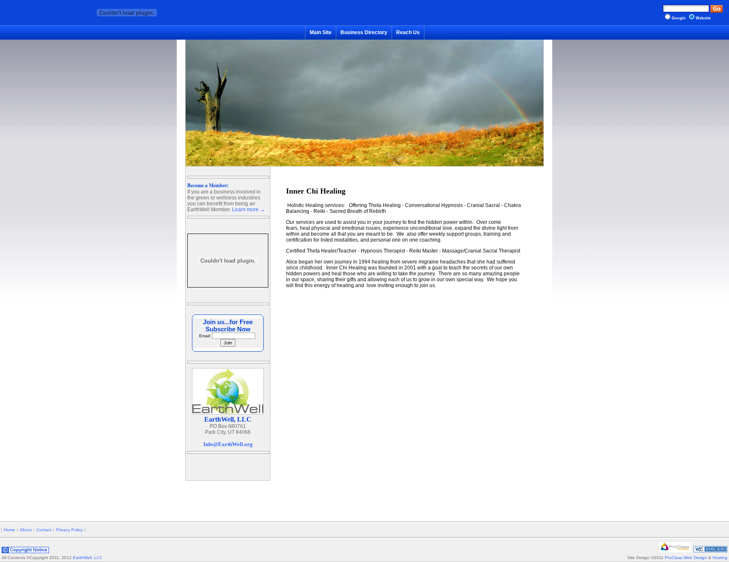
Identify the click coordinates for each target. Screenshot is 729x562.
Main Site (321, 32)
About (26, 529)
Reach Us (408, 32)
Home (9, 529)
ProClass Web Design (686, 557)
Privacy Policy (69, 529)
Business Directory (363, 32)
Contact (43, 529)
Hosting (720, 557)
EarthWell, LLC (87, 557)
